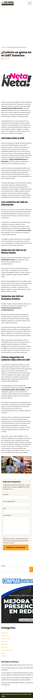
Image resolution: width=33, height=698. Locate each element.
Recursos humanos (7, 650)
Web (4, 508)
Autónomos (5, 636)
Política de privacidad (8, 694)
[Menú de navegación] (30, 3)
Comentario (7, 515)
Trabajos (4, 656)
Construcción (5, 638)
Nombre (6, 494)
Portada (3, 47)
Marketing (4, 644)
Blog (3, 696)
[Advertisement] (16, 24)
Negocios (4, 647)
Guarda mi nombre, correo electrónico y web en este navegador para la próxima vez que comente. (15, 541)
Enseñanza (4, 641)
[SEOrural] (7, 3)
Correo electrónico (9, 501)
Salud (3, 653)
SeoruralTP (7, 59)
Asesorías (4, 633)
